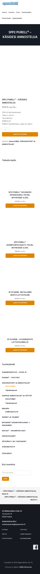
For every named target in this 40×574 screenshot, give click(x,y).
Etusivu (5, 530)
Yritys (4, 534)
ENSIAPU (5, 408)
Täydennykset (11, 390)
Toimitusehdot (25, 534)
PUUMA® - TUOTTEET (11, 377)
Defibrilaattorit (11, 411)
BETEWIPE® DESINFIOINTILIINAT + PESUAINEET (16, 424)
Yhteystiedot (7, 538)
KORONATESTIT (8, 446)
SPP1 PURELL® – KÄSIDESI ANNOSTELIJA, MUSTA (19, 493)
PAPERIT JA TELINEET (10, 417)
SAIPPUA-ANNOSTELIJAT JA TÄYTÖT (17, 395)
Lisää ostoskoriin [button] (20, 205)
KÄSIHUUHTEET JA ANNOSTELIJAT (16, 383)
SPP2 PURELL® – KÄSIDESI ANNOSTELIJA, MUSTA (21, 498)
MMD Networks (25, 567)
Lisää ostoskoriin (20, 134)
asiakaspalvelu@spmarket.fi (13, 524)
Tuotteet (23, 530)
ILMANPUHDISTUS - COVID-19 (14, 372)
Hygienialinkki (25, 538)
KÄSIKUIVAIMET (9, 436)
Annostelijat (14, 141)
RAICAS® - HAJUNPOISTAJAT (14, 430)
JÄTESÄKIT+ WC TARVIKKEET (14, 441)
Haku (5, 479)
